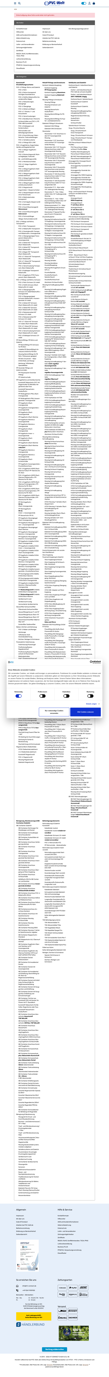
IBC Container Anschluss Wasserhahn (28, 1016)
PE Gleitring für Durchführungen (29, 737)
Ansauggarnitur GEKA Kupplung (81, 175)
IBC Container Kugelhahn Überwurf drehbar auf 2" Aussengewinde (29, 946)
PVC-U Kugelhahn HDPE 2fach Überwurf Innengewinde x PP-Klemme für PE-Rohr (28, 484)
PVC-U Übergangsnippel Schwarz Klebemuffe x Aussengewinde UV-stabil (29, 298)
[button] (83, 3)
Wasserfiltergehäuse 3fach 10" (28, 617)
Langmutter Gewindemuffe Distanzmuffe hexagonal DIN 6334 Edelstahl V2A (55, 906)
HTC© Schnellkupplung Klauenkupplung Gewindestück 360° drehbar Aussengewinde (55, 332)
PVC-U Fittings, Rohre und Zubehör (28, 87)
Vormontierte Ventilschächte (28, 604)
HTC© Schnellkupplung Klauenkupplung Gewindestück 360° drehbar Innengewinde (55, 326)
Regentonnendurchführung (80, 116)
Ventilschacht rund (24, 599)
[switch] (42, 696)
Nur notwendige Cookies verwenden (54, 712)
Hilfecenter (20, 32)
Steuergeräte (22, 1164)
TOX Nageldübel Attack (52, 928)
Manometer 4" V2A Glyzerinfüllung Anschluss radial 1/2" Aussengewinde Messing (55, 176)
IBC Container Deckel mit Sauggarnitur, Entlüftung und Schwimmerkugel (29, 994)
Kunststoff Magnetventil (26, 754)
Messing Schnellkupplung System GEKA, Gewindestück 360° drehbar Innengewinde (81, 440)
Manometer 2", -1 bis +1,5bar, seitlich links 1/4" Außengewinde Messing (55, 194)
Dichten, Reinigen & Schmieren (28, 639)
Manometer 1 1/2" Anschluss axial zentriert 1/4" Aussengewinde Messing (55, 143)
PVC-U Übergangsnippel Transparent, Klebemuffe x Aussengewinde (29, 238)
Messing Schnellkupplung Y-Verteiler (56, 364)
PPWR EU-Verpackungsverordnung (28, 65)
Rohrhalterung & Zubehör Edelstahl (54, 887)
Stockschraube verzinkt (53, 870)
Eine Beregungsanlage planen (79, 29)
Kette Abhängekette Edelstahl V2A (54, 950)
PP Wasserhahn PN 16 (25, 515)
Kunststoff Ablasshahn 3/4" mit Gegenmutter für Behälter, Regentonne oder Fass (29, 385)
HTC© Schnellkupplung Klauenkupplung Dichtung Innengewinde (55, 412)
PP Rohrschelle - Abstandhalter (55, 845)
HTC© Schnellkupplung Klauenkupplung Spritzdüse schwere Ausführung (81, 479)
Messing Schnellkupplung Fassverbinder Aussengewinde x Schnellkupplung (55, 418)
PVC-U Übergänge (24, 106)
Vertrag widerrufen (54, 1349)
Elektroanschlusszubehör (27, 1170)
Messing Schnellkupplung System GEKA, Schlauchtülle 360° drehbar (81, 417)
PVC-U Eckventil (24, 204)
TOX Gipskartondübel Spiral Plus (55, 945)
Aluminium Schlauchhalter (54, 282)
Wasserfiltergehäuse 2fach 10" (28, 615)
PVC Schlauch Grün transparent (82, 224)
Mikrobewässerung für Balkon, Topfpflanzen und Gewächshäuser (28, 1184)
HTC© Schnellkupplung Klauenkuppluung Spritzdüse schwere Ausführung (55, 393)
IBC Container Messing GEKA (28, 928)
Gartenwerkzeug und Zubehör (28, 1193)
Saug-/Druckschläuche (77, 128)
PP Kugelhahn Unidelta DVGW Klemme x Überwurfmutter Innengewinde (28, 585)
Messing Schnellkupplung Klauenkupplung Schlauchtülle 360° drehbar (55, 303)
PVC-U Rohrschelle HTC (53, 843)
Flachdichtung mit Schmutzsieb (29, 744)
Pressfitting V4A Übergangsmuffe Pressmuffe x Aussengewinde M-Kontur (55, 643)
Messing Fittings (50, 102)
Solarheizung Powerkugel (27, 644)
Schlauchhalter (76, 123)
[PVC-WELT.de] (54, 3)
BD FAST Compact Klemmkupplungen (81, 815)
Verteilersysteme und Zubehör (28, 1149)
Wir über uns (46, 32)
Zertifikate (19, 51)
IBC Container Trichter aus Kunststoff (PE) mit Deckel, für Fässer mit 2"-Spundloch (28, 1000)
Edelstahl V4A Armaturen (53, 129)
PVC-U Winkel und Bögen (26, 109)
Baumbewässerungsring (77, 273)
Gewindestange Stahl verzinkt (55, 873)
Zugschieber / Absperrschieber (29, 190)
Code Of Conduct (48, 35)
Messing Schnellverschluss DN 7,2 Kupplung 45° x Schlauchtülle (55, 249)
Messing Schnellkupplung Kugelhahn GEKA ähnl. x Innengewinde (56, 292)
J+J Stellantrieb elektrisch (27, 752)
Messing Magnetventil (25, 760)
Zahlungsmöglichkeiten (24, 47)
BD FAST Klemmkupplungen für (81, 801)
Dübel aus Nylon (47, 947)
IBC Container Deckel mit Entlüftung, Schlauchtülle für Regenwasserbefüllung (29, 982)
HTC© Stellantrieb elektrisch (28, 749)
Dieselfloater (20, 68)
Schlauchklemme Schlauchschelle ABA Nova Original (81, 315)
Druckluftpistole (50, 272)
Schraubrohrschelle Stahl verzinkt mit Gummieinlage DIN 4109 (55, 859)
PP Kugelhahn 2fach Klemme (28, 417)
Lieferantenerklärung (23, 59)
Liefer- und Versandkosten (25, 44)
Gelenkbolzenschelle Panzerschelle (81, 390)
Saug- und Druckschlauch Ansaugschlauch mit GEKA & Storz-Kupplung (81, 194)
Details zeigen (91, 704)
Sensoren (21, 1167)
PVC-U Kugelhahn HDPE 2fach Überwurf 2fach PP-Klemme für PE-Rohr (29, 471)
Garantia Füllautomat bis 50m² (28, 1095)
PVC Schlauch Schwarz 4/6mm (81, 227)
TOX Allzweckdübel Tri (52, 922)
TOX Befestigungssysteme (51, 920)
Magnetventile (23, 1142)
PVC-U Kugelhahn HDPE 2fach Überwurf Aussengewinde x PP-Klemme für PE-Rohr (29, 491)
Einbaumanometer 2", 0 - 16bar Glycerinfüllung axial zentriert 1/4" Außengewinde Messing (55, 207)
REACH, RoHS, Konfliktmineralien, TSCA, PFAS (73, 1241)
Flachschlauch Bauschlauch (78, 248)
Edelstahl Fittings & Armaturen (52, 123)
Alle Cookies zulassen (85, 712)
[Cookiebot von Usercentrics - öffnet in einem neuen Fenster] (91, 662)
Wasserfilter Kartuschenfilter (26, 607)
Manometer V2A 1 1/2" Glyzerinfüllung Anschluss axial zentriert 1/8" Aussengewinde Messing (55, 156)
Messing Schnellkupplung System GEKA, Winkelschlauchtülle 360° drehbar (81, 454)
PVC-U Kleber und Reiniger (27, 629)
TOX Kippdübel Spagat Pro (53, 930)
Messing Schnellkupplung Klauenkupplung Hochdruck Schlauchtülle (55, 310)
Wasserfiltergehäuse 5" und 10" (28, 612)
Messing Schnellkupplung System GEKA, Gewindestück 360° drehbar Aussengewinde (81, 447)
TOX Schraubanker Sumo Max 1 (55, 938)
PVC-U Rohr (22, 90)
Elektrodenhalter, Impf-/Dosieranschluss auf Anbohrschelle (27, 659)
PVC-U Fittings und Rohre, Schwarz (28, 280)
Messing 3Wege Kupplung (79, 574)
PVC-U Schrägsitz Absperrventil (29, 202)
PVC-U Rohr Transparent (26, 226)
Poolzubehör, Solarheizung (25, 642)
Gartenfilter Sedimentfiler (27, 624)
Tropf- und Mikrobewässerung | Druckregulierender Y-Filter (28, 1128)
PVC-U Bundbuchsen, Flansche (29, 119)
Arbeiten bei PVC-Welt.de (51, 38)
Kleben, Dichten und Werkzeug (26, 627)
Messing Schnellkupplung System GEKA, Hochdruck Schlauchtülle (81, 424)
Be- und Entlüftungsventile (27, 159)
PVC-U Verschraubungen (27, 116)
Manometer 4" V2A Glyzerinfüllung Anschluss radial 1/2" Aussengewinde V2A (55, 183)
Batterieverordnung (49, 41)
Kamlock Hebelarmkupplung (51, 85)
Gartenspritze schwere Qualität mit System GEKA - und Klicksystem (81, 520)
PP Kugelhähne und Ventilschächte (28, 380)
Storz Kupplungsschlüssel (53, 560)
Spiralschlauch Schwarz (77, 125)
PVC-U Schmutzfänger (26, 216)
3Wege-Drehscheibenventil (27, 219)
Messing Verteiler (50, 260)
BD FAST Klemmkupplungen (78, 796)
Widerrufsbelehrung (23, 38)
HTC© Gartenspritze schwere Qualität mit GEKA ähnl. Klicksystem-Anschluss (55, 425)
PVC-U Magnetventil (25, 187)
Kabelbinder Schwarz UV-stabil (55, 835)
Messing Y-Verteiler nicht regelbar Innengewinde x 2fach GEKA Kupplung (55, 357)
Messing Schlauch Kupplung (54, 469)
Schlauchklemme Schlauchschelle (80, 347)
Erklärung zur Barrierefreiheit (52, 44)
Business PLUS (21, 62)
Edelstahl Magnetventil (26, 762)
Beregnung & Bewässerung (25, 1114)
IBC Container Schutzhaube (27, 1088)
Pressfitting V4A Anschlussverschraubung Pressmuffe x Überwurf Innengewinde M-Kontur (56, 747)
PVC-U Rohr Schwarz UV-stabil (29, 282)
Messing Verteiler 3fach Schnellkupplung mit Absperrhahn (79, 588)
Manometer (46, 131)
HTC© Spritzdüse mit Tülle (53, 398)
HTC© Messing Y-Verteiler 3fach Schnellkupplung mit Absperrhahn (55, 509)
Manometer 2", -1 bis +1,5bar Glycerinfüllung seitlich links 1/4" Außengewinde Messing (55, 201)
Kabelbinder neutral (51, 828)
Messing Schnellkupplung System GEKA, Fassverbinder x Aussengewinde (81, 513)
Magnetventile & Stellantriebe (26, 747)
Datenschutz (20, 41)
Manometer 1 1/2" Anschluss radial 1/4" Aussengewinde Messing (55, 136)
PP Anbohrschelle (24, 377)
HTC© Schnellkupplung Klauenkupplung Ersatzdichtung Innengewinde (81, 497)
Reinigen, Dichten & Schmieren (53, 952)
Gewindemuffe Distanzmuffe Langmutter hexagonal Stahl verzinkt (54, 878)
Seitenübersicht (47, 47)
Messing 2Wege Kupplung (79, 572)
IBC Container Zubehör (24, 825)
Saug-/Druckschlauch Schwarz (82, 135)
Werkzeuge (22, 632)
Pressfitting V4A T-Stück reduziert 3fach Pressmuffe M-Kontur (55, 731)
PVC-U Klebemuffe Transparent (29, 229)
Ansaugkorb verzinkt (75, 593)
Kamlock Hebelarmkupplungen (79, 626)
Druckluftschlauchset (52, 280)
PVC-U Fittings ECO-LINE (26, 142)
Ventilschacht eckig (25, 602)
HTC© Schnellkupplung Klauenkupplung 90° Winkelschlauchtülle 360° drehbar (55, 339)
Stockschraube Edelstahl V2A (55, 897)
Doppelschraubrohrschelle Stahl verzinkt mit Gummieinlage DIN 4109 (55, 866)
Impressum (46, 29)
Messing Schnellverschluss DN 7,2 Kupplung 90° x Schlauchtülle (55, 256)
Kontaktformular (21, 29)
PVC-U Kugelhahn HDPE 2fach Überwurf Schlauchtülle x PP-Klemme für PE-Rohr (28, 497)
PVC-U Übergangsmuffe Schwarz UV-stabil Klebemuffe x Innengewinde (29, 292)
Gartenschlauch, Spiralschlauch (82, 99)
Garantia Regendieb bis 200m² (28, 1102)
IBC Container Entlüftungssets (28, 1081)
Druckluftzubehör (48, 217)
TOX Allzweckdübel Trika (53, 925)
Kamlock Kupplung (55, 92)
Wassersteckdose (24, 1195)
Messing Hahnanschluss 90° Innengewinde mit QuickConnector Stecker (56, 497)
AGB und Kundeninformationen (26, 35)
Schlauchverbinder (77, 771)
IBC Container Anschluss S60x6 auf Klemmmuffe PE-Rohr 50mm (29, 904)
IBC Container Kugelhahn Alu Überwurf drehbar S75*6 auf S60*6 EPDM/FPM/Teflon (28, 953)
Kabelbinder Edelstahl (52, 890)
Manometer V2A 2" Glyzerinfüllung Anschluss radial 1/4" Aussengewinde (55, 163)
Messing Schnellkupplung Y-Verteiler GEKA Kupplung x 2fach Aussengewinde (56, 350)
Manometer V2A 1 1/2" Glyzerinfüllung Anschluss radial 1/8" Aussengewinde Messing (55, 149)
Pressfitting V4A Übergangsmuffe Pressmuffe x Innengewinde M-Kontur (55, 636)
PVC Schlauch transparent (80, 221)
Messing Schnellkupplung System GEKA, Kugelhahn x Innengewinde (81, 406)
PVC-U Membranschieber (27, 162)
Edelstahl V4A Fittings (52, 126)
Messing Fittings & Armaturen (52, 100)
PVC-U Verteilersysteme (26, 140)
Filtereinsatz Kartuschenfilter (28, 609)
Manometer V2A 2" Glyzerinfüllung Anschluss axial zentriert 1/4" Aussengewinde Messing (55, 169)
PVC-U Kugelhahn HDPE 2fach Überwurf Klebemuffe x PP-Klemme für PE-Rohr (28, 477)
